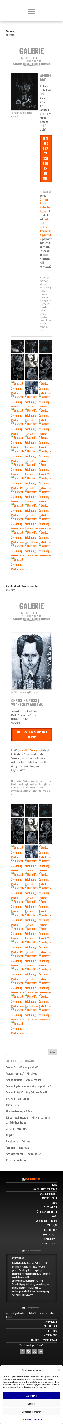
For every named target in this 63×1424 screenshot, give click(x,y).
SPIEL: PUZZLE (50, 1239)
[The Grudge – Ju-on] (17, 482)
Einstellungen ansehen (31, 1411)
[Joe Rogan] (31, 522)
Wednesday (11, 31)
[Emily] (45, 346)
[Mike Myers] (17, 468)
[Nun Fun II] (31, 441)
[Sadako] (31, 468)
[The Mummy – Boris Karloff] (31, 482)
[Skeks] (17, 387)
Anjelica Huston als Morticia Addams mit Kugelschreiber (45, 229)
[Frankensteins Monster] (31, 455)
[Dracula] (45, 495)
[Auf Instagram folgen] (28, 1351)
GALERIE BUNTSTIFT (48, 1193)
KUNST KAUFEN (50, 1207)
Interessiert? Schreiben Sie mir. (45, 158)
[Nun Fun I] (45, 441)
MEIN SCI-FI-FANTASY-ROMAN (44, 1339)
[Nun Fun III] (17, 441)
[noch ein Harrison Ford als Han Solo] (31, 387)
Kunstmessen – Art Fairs (18, 1141)
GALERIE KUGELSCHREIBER (45, 1189)
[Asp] (45, 536)
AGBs (54, 1216)
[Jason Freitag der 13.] (45, 455)
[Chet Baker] (17, 536)
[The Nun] (45, 482)
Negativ (10, 1135)
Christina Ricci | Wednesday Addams (22, 586)
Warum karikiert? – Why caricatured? (24, 1080)
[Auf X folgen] (34, 1351)
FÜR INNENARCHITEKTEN (46, 1212)
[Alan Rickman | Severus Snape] (17, 563)
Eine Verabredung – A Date (19, 1111)
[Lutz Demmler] (17, 360)
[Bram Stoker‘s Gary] (31, 495)
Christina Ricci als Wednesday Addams (45, 205)
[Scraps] (17, 373)
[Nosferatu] (31, 509)
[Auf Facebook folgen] (22, 1351)
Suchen (52, 1052)
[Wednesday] (31, 346)
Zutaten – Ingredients (16, 1129)
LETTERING (52, 1330)
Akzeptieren (31, 1395)
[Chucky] (17, 495)
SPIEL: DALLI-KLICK (48, 1243)
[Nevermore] (17, 401)
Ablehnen (31, 1403)
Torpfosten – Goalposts (17, 1147)
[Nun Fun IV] (45, 428)
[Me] (17, 428)
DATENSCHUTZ (27, 1419)
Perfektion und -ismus (17, 1160)
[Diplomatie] (45, 360)
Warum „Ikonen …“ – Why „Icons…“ (22, 1073)
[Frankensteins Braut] (17, 346)
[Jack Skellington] (31, 401)
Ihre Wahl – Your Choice (17, 1098)
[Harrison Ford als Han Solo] (45, 387)
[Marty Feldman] (31, 550)
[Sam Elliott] (45, 522)
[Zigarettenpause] (45, 414)
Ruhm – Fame (12, 1105)
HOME (54, 1184)
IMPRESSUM (38, 1419)
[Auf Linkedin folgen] (40, 1351)
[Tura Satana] (31, 360)
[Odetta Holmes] (45, 401)
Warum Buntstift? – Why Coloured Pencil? (26, 1092)
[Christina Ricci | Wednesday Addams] (31, 536)
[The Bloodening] (45, 468)
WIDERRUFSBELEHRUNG (46, 1221)
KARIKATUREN (51, 1321)
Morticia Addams (29, 750)
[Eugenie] (31, 414)
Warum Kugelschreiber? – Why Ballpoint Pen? (28, 1086)
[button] (58, 1369)
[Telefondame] (45, 509)
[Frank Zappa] (17, 550)
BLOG (54, 1202)
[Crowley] (17, 522)
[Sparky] (31, 373)
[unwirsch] (31, 428)
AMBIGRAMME (50, 1335)
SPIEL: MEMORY (50, 1234)
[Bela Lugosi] (17, 509)
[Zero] (45, 373)
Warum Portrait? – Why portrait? (22, 1067)
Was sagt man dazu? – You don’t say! (23, 1154)
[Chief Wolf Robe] (45, 550)
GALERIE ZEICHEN (49, 1198)
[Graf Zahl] (17, 455)
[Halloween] (17, 414)
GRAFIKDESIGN (50, 1326)
